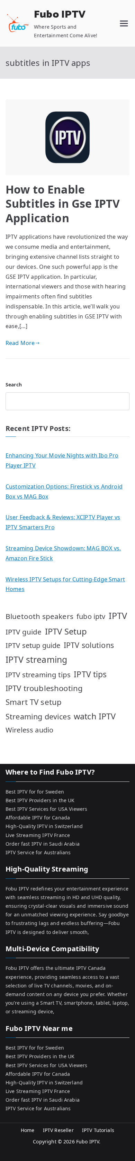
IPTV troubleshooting (44, 688)
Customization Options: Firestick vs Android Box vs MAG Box (64, 491)
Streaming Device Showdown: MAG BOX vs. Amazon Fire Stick (63, 553)
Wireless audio (29, 730)
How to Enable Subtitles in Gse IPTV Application (63, 203)
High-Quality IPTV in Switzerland (44, 826)
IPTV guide (24, 632)
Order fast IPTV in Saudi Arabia (43, 843)
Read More (20, 343)
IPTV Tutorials (98, 1130)
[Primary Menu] (123, 23)
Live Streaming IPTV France (38, 835)
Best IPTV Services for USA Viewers (46, 809)
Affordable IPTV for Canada (38, 817)
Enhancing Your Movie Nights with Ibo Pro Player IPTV (62, 460)
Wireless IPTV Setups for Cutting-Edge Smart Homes (65, 584)
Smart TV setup (34, 702)
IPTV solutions (89, 645)
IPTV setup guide (33, 645)
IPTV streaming (36, 659)
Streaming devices (38, 716)
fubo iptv (90, 616)
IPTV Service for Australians (38, 852)
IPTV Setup (66, 631)
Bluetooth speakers (39, 616)
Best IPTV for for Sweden (35, 791)
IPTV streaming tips (38, 674)
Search (14, 384)
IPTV (118, 615)
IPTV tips (90, 674)
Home (28, 1130)
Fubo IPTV (60, 14)
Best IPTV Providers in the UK (40, 800)
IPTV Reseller (58, 1130)
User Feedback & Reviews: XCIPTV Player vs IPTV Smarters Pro (63, 522)
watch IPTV (95, 716)
